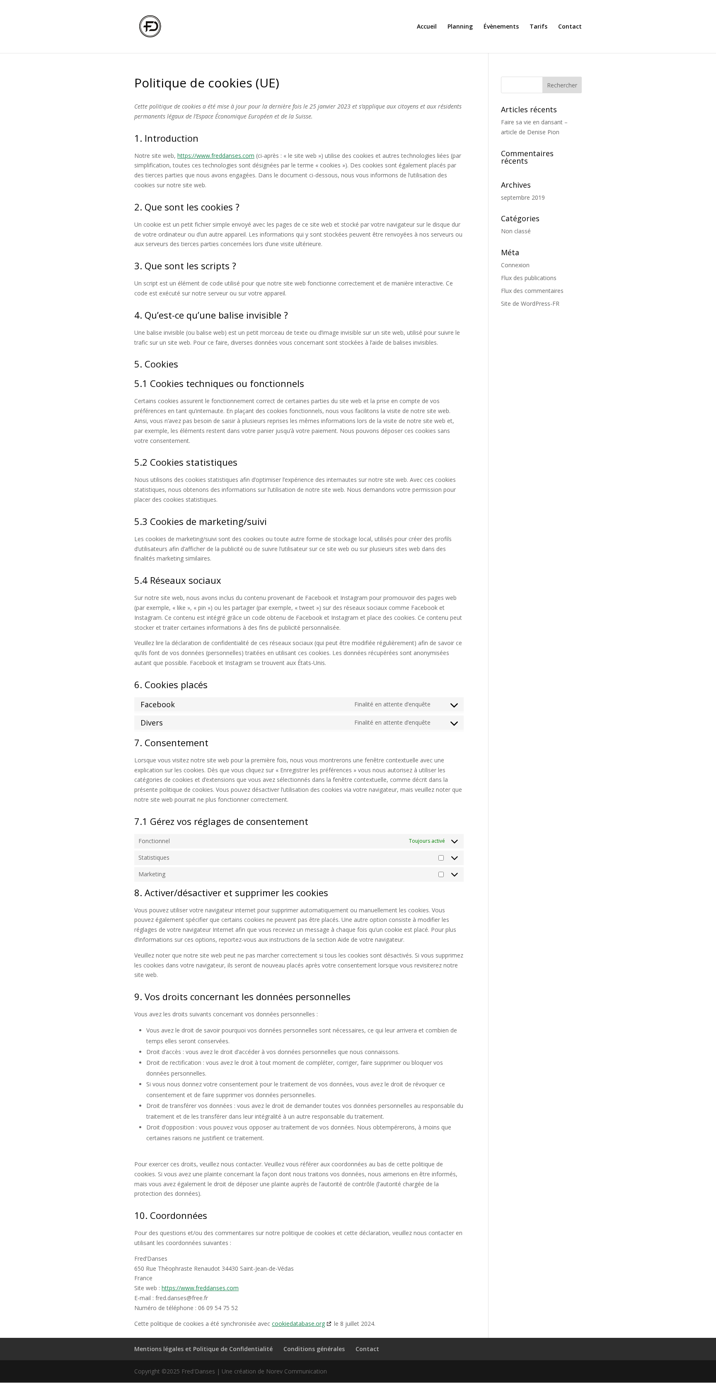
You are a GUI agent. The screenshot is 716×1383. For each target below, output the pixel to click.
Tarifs (538, 27)
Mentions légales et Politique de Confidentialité (203, 1349)
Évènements (501, 27)
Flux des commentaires (532, 291)
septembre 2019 (523, 197)
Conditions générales (314, 1349)
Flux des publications (528, 278)
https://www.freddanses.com (215, 156)
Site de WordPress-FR (530, 303)
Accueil (427, 27)
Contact (570, 27)
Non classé (516, 231)
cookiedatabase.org (298, 1323)
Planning (460, 27)
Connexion (515, 265)
